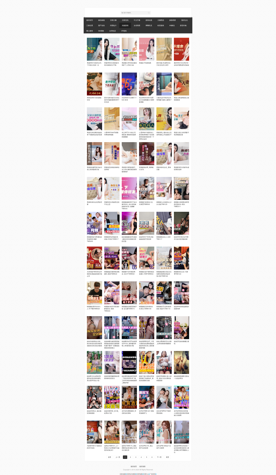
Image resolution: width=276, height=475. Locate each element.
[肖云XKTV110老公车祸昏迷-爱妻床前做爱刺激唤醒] (129, 118)
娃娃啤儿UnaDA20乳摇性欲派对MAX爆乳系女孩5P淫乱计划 (94, 378)
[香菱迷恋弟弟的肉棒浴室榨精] (111, 153)
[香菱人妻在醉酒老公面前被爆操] (181, 84)
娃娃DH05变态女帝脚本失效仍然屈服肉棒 (181, 238)
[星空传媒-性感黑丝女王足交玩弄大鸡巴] (164, 49)
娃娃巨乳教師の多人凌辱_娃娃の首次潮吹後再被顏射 (164, 378)
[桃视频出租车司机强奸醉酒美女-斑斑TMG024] (111, 292)
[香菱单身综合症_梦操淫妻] (164, 153)
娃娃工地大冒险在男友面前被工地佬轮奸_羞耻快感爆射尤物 (146, 378)
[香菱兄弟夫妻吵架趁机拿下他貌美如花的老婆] (94, 118)
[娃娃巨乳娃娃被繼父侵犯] (181, 327)
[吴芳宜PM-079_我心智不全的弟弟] (146, 432)
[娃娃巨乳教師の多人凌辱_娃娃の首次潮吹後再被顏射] (164, 362)
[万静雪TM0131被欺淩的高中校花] (94, 432)
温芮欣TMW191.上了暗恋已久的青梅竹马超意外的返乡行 (111, 448)
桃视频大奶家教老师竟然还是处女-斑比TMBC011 (181, 204)
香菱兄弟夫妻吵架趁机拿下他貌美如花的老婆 (94, 133)
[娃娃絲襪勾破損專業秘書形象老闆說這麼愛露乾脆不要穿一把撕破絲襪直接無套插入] (111, 327)
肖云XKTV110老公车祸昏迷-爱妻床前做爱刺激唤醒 (129, 134)
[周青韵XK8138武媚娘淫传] (94, 84)
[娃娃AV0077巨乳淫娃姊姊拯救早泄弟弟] (146, 223)
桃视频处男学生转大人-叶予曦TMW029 (93, 307)
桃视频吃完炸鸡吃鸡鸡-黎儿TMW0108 (146, 307)
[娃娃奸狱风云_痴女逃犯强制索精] (94, 397)
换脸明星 (172, 20)
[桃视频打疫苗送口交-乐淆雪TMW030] (146, 188)
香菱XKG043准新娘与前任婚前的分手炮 (111, 64)
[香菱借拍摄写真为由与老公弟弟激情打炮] (94, 153)
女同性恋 (112, 31)
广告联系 (153, 474)
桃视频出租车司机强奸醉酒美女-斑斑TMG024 (111, 308)
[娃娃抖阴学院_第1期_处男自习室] (111, 397)
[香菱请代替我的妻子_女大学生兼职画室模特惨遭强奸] (129, 153)
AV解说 (172, 25)
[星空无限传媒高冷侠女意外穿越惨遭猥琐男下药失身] (111, 84)
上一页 (118, 457)
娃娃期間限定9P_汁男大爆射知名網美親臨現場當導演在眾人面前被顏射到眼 (146, 344)
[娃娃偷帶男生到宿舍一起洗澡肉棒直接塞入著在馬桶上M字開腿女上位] (181, 432)
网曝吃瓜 (149, 25)
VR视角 (124, 31)
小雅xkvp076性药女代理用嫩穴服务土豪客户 (164, 99)
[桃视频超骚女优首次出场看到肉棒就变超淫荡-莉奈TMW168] (164, 258)
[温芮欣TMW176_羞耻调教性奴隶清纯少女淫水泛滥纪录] (129, 432)
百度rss (146, 474)
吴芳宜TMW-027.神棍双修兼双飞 (146, 412)
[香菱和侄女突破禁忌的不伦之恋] (111, 188)
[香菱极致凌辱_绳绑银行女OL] (146, 153)
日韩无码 (125, 20)
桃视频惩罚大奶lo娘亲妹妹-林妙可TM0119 (163, 307)
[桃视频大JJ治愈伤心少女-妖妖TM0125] (164, 188)
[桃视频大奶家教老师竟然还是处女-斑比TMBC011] (181, 188)
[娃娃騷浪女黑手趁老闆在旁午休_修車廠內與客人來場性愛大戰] (129, 327)
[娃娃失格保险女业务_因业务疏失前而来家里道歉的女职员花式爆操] (94, 327)
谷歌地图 (123, 474)
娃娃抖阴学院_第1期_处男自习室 (111, 412)
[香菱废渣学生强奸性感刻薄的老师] (181, 153)
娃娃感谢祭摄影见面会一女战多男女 (181, 377)
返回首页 (89, 20)
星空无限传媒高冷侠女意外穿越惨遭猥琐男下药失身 (111, 100)
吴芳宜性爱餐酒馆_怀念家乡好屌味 (129, 412)
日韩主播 (113, 20)
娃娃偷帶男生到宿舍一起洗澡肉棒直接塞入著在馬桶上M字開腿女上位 (181, 449)
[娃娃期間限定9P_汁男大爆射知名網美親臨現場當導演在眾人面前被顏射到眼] (146, 327)
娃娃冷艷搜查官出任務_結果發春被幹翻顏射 (164, 342)
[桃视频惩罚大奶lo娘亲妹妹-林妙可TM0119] (164, 292)
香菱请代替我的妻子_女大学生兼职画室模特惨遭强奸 (129, 169)
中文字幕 (137, 20)
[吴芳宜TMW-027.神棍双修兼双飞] (146, 397)
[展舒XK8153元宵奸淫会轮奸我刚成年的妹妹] (181, 49)
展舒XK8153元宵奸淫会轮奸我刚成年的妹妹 (181, 64)
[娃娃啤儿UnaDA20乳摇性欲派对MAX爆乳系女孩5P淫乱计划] (94, 362)
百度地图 (139, 474)
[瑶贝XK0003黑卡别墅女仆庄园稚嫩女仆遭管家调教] (146, 84)
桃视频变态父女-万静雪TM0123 (181, 273)
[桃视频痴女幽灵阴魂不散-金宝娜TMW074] (129, 292)
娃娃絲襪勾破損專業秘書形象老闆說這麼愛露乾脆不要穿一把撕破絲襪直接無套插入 (111, 344)
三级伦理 (89, 25)
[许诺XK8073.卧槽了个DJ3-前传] (129, 84)
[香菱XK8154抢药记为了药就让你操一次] (94, 49)
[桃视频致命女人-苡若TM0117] (164, 223)
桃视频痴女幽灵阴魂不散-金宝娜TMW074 (129, 307)
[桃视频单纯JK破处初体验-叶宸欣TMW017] (111, 223)
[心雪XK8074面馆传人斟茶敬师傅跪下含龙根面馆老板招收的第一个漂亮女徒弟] (146, 118)
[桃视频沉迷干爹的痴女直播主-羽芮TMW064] (146, 258)
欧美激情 (161, 25)
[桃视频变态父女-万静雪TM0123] (181, 258)
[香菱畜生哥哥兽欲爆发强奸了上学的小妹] (129, 49)
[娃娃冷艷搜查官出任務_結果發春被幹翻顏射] (164, 327)
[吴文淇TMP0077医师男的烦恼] (164, 397)
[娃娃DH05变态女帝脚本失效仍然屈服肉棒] (181, 223)
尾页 (167, 457)
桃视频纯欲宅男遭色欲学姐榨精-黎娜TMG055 (94, 239)
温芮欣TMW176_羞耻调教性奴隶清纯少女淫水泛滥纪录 (129, 448)
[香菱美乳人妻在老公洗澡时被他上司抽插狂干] (164, 118)
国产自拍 (101, 25)
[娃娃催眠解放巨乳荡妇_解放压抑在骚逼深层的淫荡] (129, 223)
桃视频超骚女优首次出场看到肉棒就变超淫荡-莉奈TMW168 (164, 274)
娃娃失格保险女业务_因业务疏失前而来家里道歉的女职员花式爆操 (94, 343)
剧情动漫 (149, 20)
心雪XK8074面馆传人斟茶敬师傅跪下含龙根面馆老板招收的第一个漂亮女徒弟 (146, 135)
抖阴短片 (113, 25)
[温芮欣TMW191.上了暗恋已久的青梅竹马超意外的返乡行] (111, 432)
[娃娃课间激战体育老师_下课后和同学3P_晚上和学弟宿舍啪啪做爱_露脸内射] (129, 362)
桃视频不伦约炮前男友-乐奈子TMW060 (128, 273)
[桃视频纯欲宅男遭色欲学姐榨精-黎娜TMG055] (94, 223)
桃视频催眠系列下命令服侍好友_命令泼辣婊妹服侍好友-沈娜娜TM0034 (129, 205)
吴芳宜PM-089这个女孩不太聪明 (163, 447)
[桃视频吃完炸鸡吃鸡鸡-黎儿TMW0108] (146, 292)
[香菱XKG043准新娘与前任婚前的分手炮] (111, 49)
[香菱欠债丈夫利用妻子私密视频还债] (181, 118)
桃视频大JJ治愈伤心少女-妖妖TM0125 (164, 203)
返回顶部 (142, 466)
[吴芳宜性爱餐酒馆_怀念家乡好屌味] (129, 397)
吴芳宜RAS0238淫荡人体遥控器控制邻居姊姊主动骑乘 (181, 413)
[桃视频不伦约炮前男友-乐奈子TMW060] (129, 258)
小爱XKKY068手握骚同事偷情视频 (111, 133)
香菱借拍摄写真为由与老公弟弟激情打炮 (94, 168)
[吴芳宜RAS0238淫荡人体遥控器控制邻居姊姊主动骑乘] (181, 397)
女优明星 (137, 25)
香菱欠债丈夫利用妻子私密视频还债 (181, 133)
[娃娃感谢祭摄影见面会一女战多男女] (181, 362)
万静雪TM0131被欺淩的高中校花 (94, 447)
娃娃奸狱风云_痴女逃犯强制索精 (94, 412)
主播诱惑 (161, 20)
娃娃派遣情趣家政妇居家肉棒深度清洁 (111, 377)
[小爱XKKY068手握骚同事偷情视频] (111, 118)
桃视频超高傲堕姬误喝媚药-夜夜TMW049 (111, 273)
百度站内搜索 (131, 474)
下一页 (159, 457)
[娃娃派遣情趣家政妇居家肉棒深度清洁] (111, 362)
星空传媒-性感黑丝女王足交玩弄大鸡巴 (163, 64)
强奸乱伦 (184, 20)
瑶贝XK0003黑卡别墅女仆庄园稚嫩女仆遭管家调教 (146, 100)
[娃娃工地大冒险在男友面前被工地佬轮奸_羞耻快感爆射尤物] (146, 362)
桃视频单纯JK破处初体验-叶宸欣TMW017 (111, 238)
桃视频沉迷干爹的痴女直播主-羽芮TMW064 (146, 273)
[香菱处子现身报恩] (146, 49)
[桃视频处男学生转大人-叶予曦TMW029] (94, 292)
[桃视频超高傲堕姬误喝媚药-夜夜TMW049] (111, 258)
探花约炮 (183, 25)
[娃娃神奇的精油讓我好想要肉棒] (181, 292)
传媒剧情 (125, 25)
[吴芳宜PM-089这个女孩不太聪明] (164, 432)
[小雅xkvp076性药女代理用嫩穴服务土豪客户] (164, 84)
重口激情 (89, 31)
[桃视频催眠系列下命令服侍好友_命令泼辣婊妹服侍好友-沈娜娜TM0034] (129, 188)
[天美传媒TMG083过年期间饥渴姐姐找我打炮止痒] (94, 258)
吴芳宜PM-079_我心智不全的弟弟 (146, 447)
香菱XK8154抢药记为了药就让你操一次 (94, 64)
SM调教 (101, 31)
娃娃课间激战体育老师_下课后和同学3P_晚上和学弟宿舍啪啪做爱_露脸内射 (129, 379)
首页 (109, 457)
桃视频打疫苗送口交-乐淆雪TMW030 (146, 203)
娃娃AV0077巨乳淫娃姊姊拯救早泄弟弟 (146, 238)
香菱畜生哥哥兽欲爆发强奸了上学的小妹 (129, 64)
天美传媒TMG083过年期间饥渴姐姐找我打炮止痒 (94, 274)
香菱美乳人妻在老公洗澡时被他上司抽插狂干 (164, 133)
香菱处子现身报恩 (145, 63)
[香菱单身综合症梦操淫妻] (94, 188)
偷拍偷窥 (101, 20)
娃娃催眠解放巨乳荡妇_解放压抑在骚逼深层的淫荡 (129, 239)
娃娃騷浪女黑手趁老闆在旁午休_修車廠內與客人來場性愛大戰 (129, 343)
